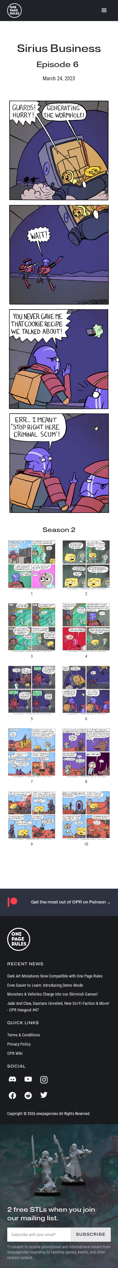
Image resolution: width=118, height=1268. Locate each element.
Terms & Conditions (23, 1034)
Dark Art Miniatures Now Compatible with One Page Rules (55, 976)
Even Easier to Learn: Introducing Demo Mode (45, 985)
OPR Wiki (15, 1053)
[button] (104, 10)
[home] (14, 10)
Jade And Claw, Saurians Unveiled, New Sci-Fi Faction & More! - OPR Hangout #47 (58, 1006)
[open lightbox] (59, 150)
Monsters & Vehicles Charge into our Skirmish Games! (52, 994)
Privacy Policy (18, 1044)
